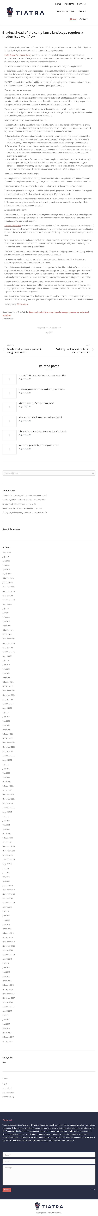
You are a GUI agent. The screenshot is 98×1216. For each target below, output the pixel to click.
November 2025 (9, 591)
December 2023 (9, 691)
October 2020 (8, 855)
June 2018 (6, 968)
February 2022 (8, 786)
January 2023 (8, 738)
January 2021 (8, 842)
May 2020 (6, 877)
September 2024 (9, 652)
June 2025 (6, 613)
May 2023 (6, 721)
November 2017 (9, 998)
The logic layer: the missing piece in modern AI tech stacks (43, 431)
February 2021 (8, 838)
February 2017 (8, 1037)
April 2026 (6, 569)
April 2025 (6, 621)
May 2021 (6, 825)
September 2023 (9, 704)
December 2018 (9, 942)
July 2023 (6, 712)
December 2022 (9, 742)
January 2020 (8, 885)
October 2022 (8, 751)
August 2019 (7, 907)
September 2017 (9, 1006)
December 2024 (9, 639)
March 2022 (7, 781)
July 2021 (6, 816)
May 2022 (6, 773)
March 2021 (7, 833)
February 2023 (8, 734)
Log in (5, 1084)
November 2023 (9, 695)
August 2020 (7, 864)
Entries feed (7, 1088)
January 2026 (8, 582)
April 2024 (6, 673)
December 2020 (9, 846)
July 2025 (6, 608)
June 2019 (6, 916)
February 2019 (8, 933)
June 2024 (6, 665)
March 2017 (7, 1032)
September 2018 (9, 955)
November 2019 (9, 894)
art (51, 332)
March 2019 (7, 929)
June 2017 (6, 1019)
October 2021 (8, 803)
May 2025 (6, 617)
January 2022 (8, 790)
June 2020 (6, 872)
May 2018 (6, 972)
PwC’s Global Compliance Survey (17, 55)
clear (92, 1189)
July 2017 (6, 1015)
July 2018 (6, 963)
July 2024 (6, 660)
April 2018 (6, 976)
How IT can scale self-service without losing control (40, 417)
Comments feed (9, 1092)
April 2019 (6, 924)
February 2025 (8, 630)
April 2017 (6, 1028)
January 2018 (8, 989)
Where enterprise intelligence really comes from (39, 445)
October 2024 (8, 647)
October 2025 (8, 595)
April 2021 (6, 829)
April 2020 (6, 881)
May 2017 (6, 1024)
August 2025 (7, 604)
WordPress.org (8, 1097)
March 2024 (7, 678)
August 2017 (7, 1011)
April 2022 (6, 777)
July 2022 (6, 764)
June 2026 (6, 561)
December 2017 (9, 993)
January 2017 (8, 1041)
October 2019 (8, 898)
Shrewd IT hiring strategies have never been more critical (42, 375)
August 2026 (7, 552)
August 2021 (7, 812)
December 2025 (9, 587)
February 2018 (8, 985)
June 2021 (6, 820)
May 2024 (6, 669)
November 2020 (9, 851)
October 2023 (8, 699)
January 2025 (8, 634)
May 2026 (6, 565)
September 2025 (9, 600)
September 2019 (9, 903)
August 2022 (7, 760)
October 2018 (8, 950)
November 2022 (9, 747)
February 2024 (8, 682)
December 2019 (9, 890)
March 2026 (7, 574)
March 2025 (7, 626)
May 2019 (6, 920)
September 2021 (9, 807)
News (46, 328)
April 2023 (6, 725)
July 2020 (6, 868)
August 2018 (7, 959)
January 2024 (8, 686)
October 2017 (8, 1002)
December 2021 (9, 794)
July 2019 (6, 911)
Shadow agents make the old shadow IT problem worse (42, 389)
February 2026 (8, 578)
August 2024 (7, 656)
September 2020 (9, 859)
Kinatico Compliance (12, 225)
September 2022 (9, 755)
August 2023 (7, 708)
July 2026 (6, 556)
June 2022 (6, 768)
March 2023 (7, 729)
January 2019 (8, 937)
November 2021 (9, 799)
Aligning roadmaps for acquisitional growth (36, 403)
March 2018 (7, 980)
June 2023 (6, 716)
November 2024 (9, 643)
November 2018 (9, 946)
